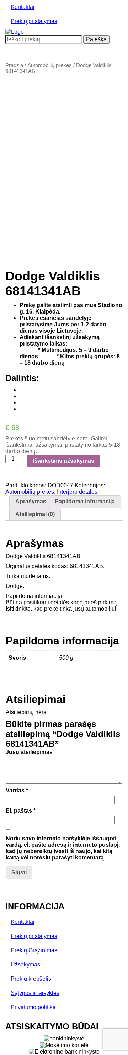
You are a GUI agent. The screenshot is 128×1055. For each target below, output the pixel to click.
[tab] (30, 501)
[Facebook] (22, 390)
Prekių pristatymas (34, 21)
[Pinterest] (22, 403)
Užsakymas (25, 965)
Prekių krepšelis (31, 979)
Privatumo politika (33, 1007)
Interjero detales (77, 492)
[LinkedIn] (22, 409)
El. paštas (21, 811)
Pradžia (14, 65)
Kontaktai (22, 7)
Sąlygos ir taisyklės (35, 993)
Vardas (17, 790)
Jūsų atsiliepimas (29, 752)
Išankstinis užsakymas (63, 461)
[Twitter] (22, 396)
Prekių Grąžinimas (34, 950)
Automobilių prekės (49, 65)
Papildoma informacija (85, 501)
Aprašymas (30, 501)
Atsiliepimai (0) (35, 514)
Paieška (96, 39)
